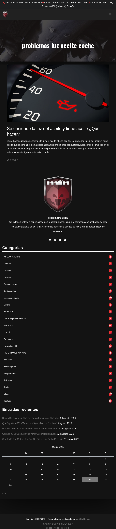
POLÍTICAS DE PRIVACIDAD (58, 524)
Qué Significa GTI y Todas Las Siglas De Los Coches (29, 423)
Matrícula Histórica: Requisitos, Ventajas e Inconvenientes (31, 428)
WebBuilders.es (83, 519)
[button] (50, 240)
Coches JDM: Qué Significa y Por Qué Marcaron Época (30, 434)
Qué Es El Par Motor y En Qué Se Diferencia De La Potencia (32, 439)
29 (90, 479)
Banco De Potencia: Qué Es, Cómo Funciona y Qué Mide (31, 418)
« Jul (4, 493)
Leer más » (12, 159)
